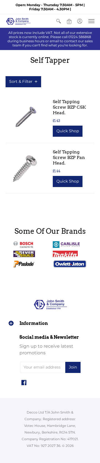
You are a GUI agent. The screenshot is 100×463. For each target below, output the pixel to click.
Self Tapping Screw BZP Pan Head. (69, 157)
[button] (58, 21)
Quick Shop (67, 130)
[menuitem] (58, 21)
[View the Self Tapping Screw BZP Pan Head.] (25, 168)
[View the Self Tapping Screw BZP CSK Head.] (25, 117)
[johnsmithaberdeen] (18, 21)
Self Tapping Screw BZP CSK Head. (69, 107)
